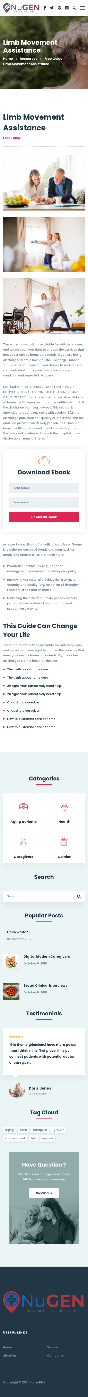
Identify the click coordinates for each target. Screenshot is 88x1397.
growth (58, 1130)
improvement (15, 1138)
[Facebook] (44, 8)
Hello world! (17, 932)
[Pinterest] (59, 8)
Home (8, 58)
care (23, 1130)
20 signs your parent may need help (34, 686)
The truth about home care (27, 669)
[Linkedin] (67, 8)
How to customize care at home (31, 719)
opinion (47, 1138)
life (33, 1138)
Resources (28, 58)
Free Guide (53, 58)
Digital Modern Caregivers (47, 956)
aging (9, 1130)
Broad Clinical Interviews (45, 985)
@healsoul (37, 1044)
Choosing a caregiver (23, 702)
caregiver (40, 1130)
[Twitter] (51, 8)
